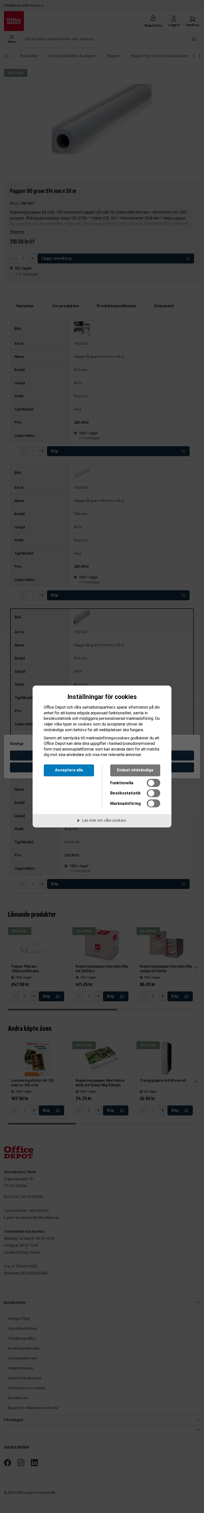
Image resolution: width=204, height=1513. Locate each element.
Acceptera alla (69, 770)
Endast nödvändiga (135, 770)
